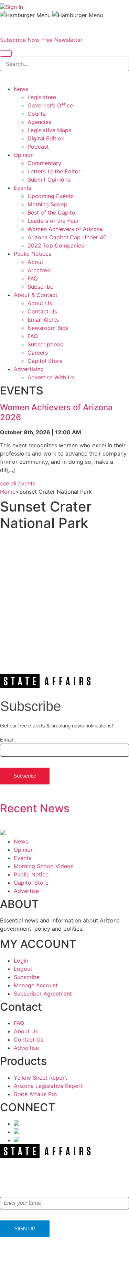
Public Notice (31, 874)
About (35, 262)
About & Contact (35, 294)
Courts (36, 113)
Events (22, 187)
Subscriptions (45, 344)
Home (7, 491)
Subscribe (40, 286)
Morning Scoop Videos (43, 866)
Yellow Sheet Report (40, 1077)
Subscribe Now (20, 39)
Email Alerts (43, 319)
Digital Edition (46, 138)
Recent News (34, 808)
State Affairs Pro (35, 1094)
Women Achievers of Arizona (65, 229)
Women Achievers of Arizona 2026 (56, 412)
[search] (6, 53)
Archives (39, 270)
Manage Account (36, 985)
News (21, 88)
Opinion (24, 154)
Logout (23, 968)
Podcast (38, 146)
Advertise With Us (51, 377)
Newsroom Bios (48, 327)
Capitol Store (45, 360)
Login (21, 960)
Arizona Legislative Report (48, 1085)
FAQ (33, 278)
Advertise (26, 890)
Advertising (29, 369)
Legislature (42, 97)
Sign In (14, 6)
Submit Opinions (49, 179)
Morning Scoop (47, 204)
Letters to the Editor (54, 171)
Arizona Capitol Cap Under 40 (67, 237)
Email (6, 739)
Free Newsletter (62, 39)
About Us (40, 303)
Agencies (39, 121)
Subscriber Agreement (43, 993)
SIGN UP (24, 1228)
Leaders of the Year (53, 220)
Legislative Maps (49, 130)
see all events (17, 483)
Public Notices (32, 253)
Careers (38, 352)
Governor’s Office (50, 105)
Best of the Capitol (52, 212)
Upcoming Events (51, 196)
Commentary (44, 163)
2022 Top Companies (56, 245)
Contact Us (42, 311)
